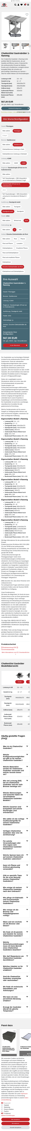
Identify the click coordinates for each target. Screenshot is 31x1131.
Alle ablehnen (15, 1123)
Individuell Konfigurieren (15, 108)
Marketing (7, 1107)
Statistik (6, 1105)
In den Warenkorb (15, 345)
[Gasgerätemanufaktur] (4, 5)
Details (20, 681)
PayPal (6, 1111)
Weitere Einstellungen (8, 1115)
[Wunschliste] (21, 5)
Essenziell (7, 1103)
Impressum (24, 1093)
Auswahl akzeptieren (15, 1127)
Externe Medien (9, 1109)
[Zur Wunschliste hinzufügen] (14, 1031)
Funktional (7, 1113)
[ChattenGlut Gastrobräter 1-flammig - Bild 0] (5, 46)
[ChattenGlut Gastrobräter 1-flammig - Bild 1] (15, 46)
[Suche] (26, 11)
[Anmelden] (18, 5)
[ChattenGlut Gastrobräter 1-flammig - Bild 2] (25, 46)
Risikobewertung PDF (9, 647)
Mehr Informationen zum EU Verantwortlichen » (15, 653)
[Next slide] (29, 46)
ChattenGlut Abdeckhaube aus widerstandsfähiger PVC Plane (8, 1049)
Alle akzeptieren (15, 1119)
